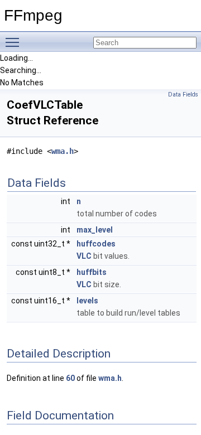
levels (87, 300)
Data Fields (183, 94)
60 (70, 378)
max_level (94, 229)
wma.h (62, 151)
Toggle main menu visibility (14, 42)
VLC (84, 256)
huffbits (91, 272)
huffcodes (96, 243)
